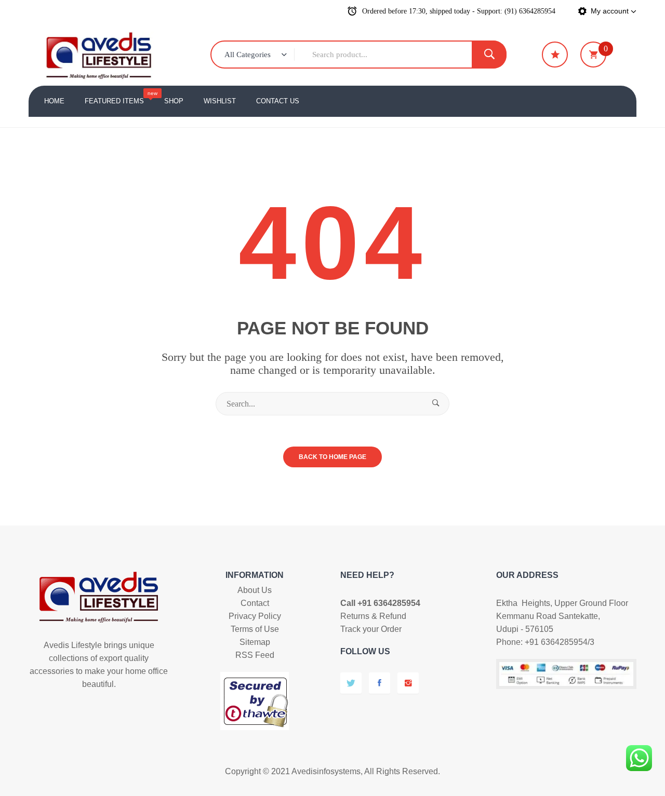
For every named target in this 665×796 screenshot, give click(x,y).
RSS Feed (254, 655)
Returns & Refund (373, 616)
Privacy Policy (255, 616)
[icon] (555, 54)
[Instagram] (408, 683)
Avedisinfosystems (326, 771)
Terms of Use (255, 629)
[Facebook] (379, 683)
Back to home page (332, 457)
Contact (255, 603)
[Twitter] (351, 683)
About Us (254, 590)
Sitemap (255, 642)
